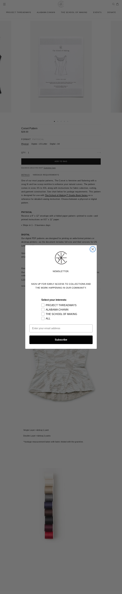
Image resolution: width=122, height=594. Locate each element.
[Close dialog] (92, 249)
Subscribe (61, 339)
